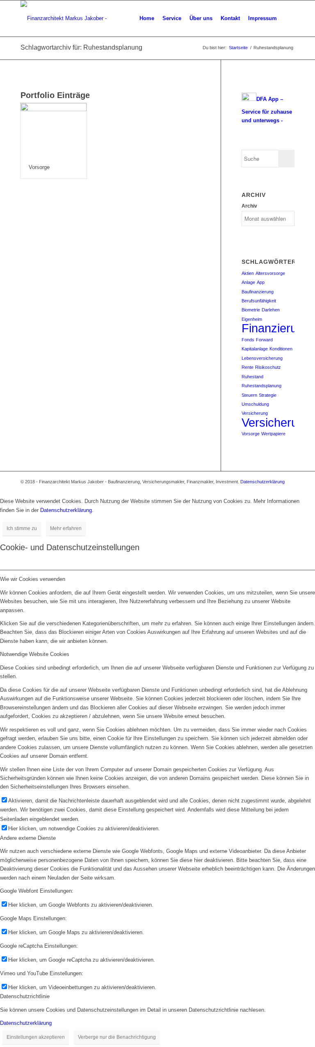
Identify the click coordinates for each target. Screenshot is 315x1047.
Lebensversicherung (262, 358)
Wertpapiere (273, 433)
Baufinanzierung (258, 291)
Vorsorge (39, 167)
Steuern (249, 395)
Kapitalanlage (255, 348)
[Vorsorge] (54, 129)
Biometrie (251, 309)
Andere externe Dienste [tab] (28, 838)
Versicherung (255, 413)
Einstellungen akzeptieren (36, 1037)
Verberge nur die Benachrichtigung (117, 1037)
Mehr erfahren (66, 528)
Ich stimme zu (22, 528)
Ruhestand (252, 376)
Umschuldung (255, 404)
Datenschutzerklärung (262, 481)
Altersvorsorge (270, 273)
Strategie (267, 395)
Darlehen (271, 309)
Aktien (248, 273)
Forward (264, 339)
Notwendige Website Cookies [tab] (34, 654)
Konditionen (280, 348)
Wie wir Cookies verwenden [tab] (32, 579)
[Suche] (287, 18)
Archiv (249, 206)
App (261, 282)
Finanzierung (276, 328)
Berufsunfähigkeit (259, 300)
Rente (247, 367)
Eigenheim (252, 319)
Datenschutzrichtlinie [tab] (25, 996)
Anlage (248, 282)
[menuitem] (146, 18)
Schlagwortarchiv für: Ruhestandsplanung (81, 47)
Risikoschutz (268, 367)
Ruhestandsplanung (261, 385)
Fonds (248, 339)
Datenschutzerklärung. (67, 510)
